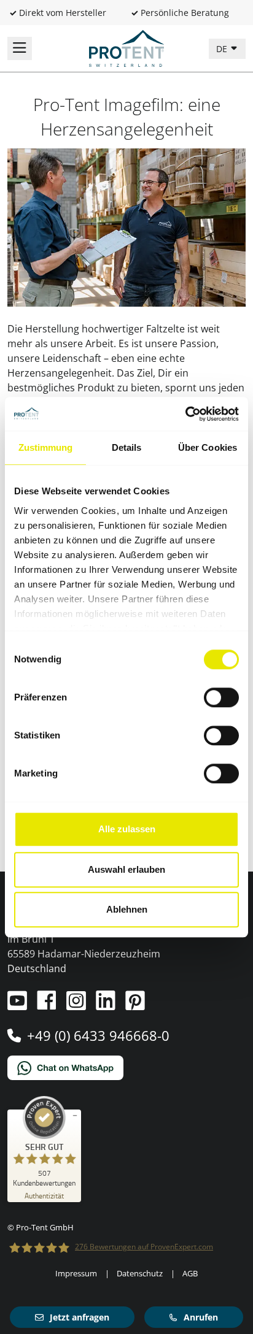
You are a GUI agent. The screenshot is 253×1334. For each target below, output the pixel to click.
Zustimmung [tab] (45, 447)
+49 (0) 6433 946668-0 (98, 1035)
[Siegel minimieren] (75, 1116)
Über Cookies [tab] (207, 447)
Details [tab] (127, 447)
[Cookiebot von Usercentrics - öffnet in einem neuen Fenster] (185, 414)
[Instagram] (77, 1005)
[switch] (221, 697)
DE (223, 49)
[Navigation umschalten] (19, 48)
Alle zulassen (126, 829)
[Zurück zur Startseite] (126, 47)
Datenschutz (140, 1273)
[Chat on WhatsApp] (126, 1068)
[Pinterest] (135, 1005)
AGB (190, 1273)
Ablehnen (126, 909)
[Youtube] (18, 1005)
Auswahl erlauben (126, 869)
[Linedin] (107, 1005)
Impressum (76, 1273)
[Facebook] (48, 1005)
